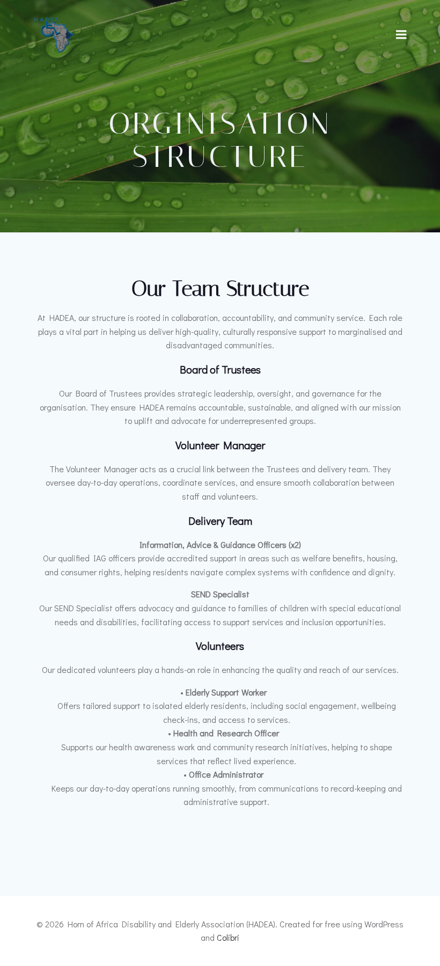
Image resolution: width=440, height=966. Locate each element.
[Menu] (401, 35)
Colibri (228, 937)
